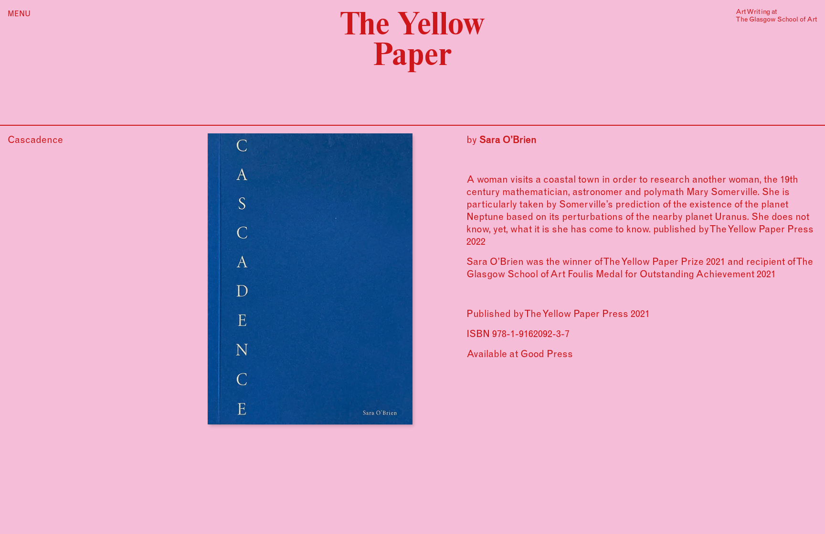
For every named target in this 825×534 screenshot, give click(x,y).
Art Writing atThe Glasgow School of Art (776, 15)
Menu (19, 13)
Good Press (546, 354)
